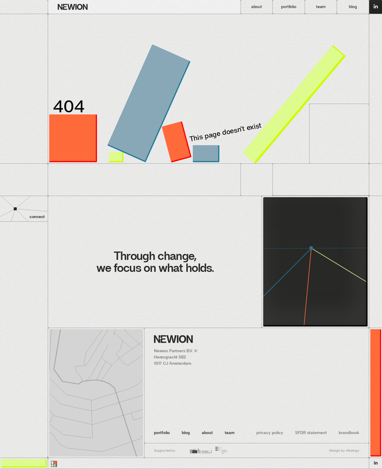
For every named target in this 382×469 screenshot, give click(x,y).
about (207, 432)
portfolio (162, 432)
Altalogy (352, 450)
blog (186, 432)
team (230, 432)
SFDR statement (311, 432)
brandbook (349, 432)
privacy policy (269, 432)
